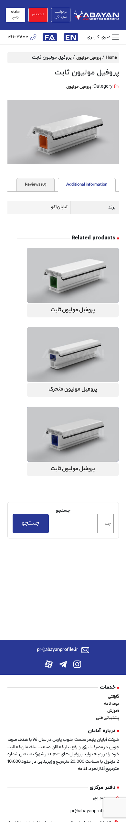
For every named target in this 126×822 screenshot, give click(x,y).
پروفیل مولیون (88, 57)
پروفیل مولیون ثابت (73, 310)
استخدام (38, 14)
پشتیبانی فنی (107, 718)
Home (111, 57)
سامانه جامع (15, 14)
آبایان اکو (59, 207)
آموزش (113, 711)
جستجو (63, 511)
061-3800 (17, 37)
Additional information (86, 184)
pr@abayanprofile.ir (57, 650)
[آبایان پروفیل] (96, 15)
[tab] (86, 185)
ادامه (82, 769)
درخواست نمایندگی (61, 14)
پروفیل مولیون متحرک (72, 389)
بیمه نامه (111, 704)
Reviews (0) (35, 184)
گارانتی (113, 696)
